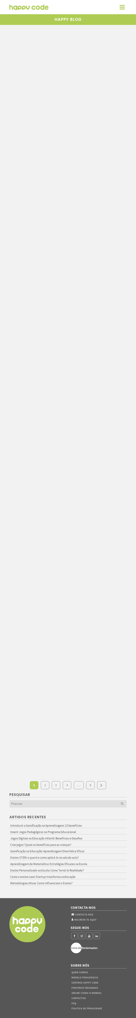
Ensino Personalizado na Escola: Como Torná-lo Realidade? (47, 870)
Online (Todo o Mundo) (86, 993)
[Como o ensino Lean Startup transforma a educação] (99, 607)
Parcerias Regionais (85, 987)
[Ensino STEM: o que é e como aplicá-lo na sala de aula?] (99, 397)
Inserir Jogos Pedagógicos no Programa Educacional (43, 832)
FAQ (74, 1003)
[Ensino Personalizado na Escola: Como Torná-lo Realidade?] (99, 504)
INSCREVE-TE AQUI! (85, 919)
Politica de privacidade (87, 1008)
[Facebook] (74, 935)
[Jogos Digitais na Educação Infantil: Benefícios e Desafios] (99, 165)
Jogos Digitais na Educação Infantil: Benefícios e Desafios (46, 838)
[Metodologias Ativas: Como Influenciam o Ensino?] (37, 698)
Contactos (79, 998)
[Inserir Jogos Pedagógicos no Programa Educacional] (99, 51)
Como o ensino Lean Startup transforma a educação (42, 877)
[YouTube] (89, 935)
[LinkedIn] (96, 935)
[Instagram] (81, 935)
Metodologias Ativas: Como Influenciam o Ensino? (41, 883)
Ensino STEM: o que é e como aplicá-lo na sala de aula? (44, 858)
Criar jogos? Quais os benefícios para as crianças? (40, 845)
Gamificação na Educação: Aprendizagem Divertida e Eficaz (47, 851)
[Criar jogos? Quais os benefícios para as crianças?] (37, 286)
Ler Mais (86, 133)
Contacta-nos (84, 914)
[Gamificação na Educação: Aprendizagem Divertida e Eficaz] (99, 283)
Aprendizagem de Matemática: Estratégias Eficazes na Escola (48, 864)
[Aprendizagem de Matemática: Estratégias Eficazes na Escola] (37, 504)
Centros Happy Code (85, 982)
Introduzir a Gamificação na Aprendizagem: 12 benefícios (46, 826)
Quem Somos (80, 972)
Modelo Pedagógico (85, 977)
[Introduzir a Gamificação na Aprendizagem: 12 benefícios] (37, 51)
